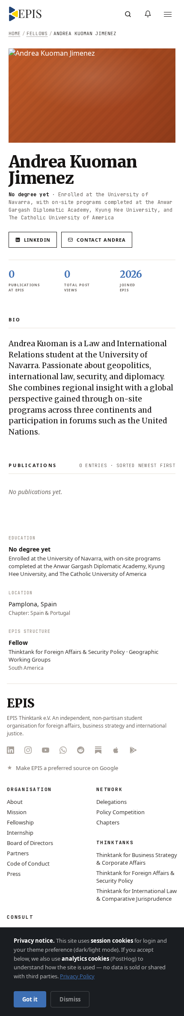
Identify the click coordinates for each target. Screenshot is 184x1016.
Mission (17, 812)
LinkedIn (37, 240)
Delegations (111, 802)
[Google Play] (133, 750)
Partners (18, 853)
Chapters (107, 822)
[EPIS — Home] (25, 14)
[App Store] (116, 750)
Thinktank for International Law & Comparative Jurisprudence (136, 894)
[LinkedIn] (10, 750)
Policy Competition (120, 812)
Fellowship (20, 822)
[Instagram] (28, 750)
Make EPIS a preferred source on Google (67, 768)
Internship (20, 832)
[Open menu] (167, 14)
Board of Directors (30, 843)
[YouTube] (45, 750)
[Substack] (98, 750)
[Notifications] (147, 14)
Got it (30, 999)
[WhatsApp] (63, 750)
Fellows (37, 33)
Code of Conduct (28, 863)
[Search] (128, 14)
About (15, 802)
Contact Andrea (101, 240)
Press (14, 874)
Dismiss (69, 999)
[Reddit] (80, 750)
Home (15, 33)
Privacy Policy (77, 976)
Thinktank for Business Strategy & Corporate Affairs (136, 858)
